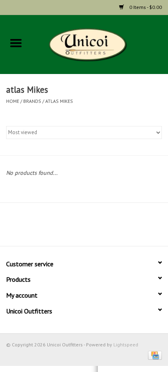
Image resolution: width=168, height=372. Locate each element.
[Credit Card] (153, 355)
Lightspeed (125, 345)
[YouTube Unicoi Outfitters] (84, 227)
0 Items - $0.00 (145, 7)
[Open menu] (16, 43)
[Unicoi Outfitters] (100, 44)
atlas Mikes (59, 101)
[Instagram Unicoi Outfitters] (98, 227)
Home (12, 101)
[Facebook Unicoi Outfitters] (69, 227)
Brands (32, 101)
